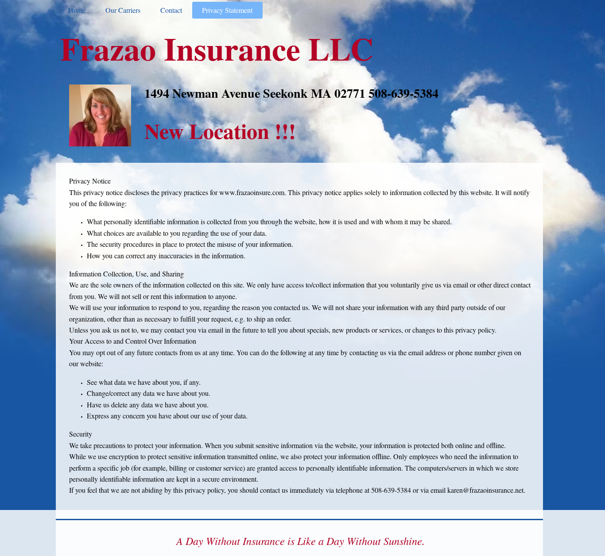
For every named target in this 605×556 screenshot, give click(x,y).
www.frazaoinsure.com (251, 192)
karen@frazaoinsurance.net (485, 490)
